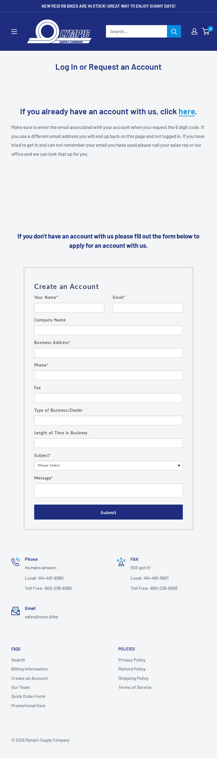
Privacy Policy (132, 659)
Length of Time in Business (61, 433)
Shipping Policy (133, 678)
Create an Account (29, 678)
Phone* (41, 365)
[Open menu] (14, 31)
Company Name (50, 320)
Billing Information (29, 668)
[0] (205, 31)
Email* (119, 298)
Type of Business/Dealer (58, 411)
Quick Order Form (28, 696)
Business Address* (52, 343)
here (187, 111)
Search (18, 659)
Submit (109, 513)
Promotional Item (28, 705)
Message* (43, 478)
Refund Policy (132, 668)
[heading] (108, 287)
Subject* (42, 456)
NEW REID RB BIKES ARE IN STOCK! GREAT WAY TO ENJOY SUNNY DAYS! (109, 5)
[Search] (174, 31)
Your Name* (46, 298)
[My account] (194, 31)
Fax (37, 388)
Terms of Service (135, 687)
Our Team (20, 687)
